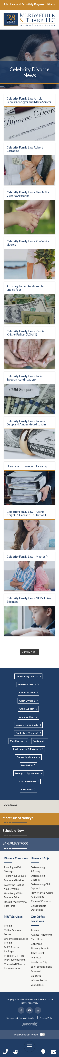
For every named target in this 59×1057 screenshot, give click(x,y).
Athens (35, 930)
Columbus (36, 943)
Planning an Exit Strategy (13, 869)
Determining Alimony (38, 869)
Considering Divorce (27, 676)
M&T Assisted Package (12, 949)
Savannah (36, 971)
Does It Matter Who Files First (15, 903)
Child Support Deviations (38, 907)
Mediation (27, 765)
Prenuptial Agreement (27, 773)
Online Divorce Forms (12, 932)
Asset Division (27, 700)
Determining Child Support (41, 886)
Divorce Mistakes (14, 880)
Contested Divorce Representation (14, 966)
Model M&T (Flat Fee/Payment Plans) (15, 957)
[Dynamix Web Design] (30, 1024)
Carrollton (36, 939)
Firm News (27, 789)
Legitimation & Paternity (27, 749)
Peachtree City (39, 961)
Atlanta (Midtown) (41, 934)
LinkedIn (38, 1010)
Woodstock (37, 984)
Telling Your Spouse (15, 875)
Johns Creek (38, 952)
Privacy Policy (46, 1018)
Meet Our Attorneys (18, 818)
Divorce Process (27, 684)
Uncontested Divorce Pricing (16, 940)
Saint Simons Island (41, 966)
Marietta (36, 957)
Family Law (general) (27, 733)
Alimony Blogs (27, 716)
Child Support (26, 708)
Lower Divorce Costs (27, 724)
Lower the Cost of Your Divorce (14, 886)
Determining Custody (38, 877)
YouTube (29, 1010)
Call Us (5, 1051)
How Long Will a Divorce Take (13, 895)
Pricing (8, 925)
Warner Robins (39, 980)
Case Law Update (27, 781)
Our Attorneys (15, 1051)
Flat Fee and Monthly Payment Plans (29, 4)
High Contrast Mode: (26, 1034)
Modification (17, 741)
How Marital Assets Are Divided (42, 894)
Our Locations (43, 1051)
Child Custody (27, 692)
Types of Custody (41, 901)
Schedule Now (53, 1051)
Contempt (38, 741)
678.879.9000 (17, 843)
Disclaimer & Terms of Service (20, 1018)
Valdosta (36, 975)
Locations (10, 805)
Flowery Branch (40, 948)
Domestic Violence (27, 757)
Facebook (21, 1010)
